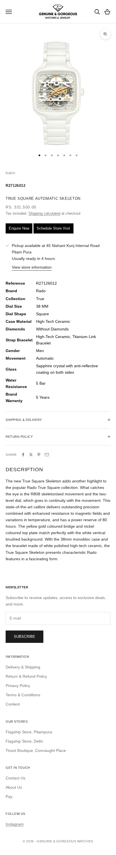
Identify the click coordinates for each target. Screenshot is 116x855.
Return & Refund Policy (26, 676)
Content (13, 704)
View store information (32, 267)
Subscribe (24, 636)
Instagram (15, 824)
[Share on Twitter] (31, 454)
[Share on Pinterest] (39, 454)
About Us (14, 787)
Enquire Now (19, 228)
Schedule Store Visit (53, 228)
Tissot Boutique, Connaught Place (36, 750)
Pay (9, 796)
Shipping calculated (44, 213)
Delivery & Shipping (23, 667)
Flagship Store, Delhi (24, 741)
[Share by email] (46, 454)
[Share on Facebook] (23, 454)
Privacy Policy (18, 685)
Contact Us (15, 778)
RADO (10, 173)
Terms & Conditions (23, 695)
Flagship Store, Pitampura (29, 732)
